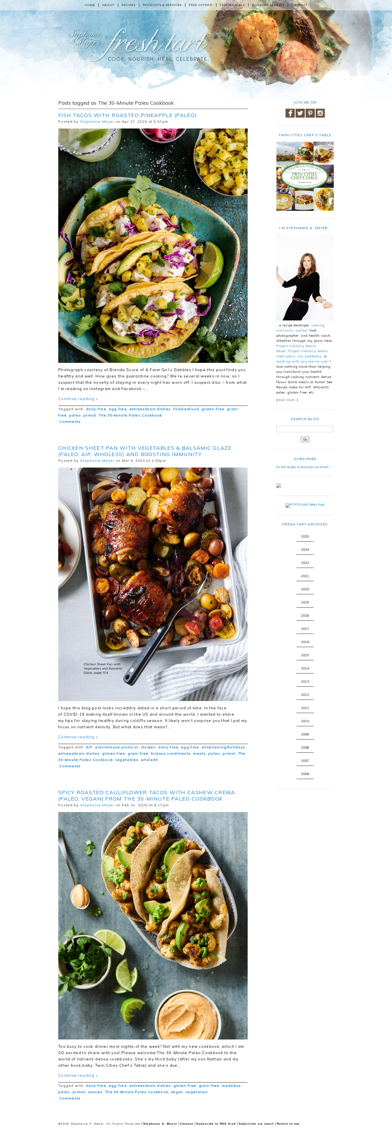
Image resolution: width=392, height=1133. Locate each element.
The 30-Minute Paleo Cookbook (130, 415)
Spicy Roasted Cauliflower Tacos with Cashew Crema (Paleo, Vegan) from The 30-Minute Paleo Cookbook (146, 795)
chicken (148, 747)
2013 (305, 682)
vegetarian (197, 1092)
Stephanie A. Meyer (160, 1123)
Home (90, 5)
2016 (305, 642)
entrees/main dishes (150, 409)
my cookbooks (309, 356)
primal (90, 415)
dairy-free (96, 409)
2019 (305, 602)
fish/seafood (186, 409)
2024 (305, 550)
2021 (305, 576)
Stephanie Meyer (97, 121)
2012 (305, 695)
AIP (89, 747)
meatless (231, 1085)
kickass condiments (171, 753)
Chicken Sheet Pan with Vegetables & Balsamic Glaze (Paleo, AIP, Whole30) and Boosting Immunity (145, 451)
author (301, 330)
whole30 (149, 760)
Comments (69, 421)
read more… (287, 400)
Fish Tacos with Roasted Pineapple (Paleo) (127, 115)
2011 (305, 708)
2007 (305, 761)
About (108, 5)
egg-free (118, 409)
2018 (305, 616)
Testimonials (232, 5)
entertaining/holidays (223, 747)
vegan (177, 1092)
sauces (95, 1092)
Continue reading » (78, 398)
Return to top (288, 1123)
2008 (305, 747)
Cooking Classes (268, 5)
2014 (305, 668)
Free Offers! (201, 5)
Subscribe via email (256, 1123)
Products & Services (162, 5)
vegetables (127, 760)
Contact (300, 5)
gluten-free (212, 409)
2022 (305, 563)
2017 (305, 629)
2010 (305, 721)
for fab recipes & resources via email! (302, 467)
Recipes (128, 5)
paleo (75, 415)
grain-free (138, 753)
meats (199, 753)
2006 (305, 774)
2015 (305, 655)
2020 (305, 589)
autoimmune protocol (116, 747)
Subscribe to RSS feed (216, 1123)
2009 (305, 734)
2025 (305, 536)
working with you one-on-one (301, 361)
